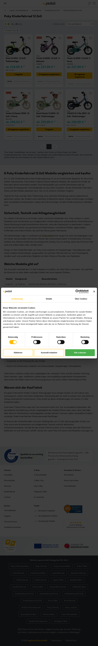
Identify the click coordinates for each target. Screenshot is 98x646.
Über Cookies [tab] (81, 299)
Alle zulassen (80, 352)
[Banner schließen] (94, 291)
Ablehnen (18, 352)
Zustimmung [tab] (17, 299)
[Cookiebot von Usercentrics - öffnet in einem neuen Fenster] (77, 291)
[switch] (37, 342)
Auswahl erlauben (49, 352)
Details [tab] (49, 299)
